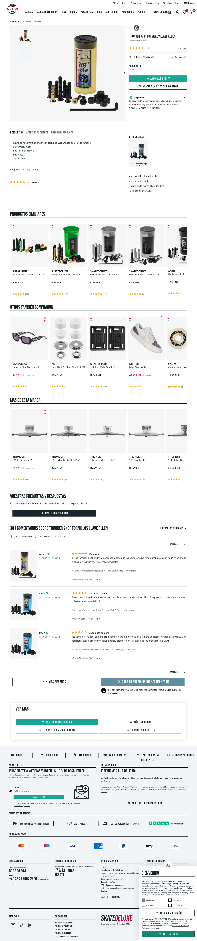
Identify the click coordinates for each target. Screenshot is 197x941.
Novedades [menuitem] (128, 12)
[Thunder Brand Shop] (158, 28)
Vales (115, 3)
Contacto (105, 891)
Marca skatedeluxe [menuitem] (48, 12)
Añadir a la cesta (160, 78)
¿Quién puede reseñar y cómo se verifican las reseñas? (39, 536)
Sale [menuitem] (142, 12)
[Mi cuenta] (177, 12)
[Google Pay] (175, 846)
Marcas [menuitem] (29, 12)
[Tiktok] (21, 926)
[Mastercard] (22, 846)
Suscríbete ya (39, 797)
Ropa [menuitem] (99, 12)
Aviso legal (61, 916)
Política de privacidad (63, 926)
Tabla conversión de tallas (111, 879)
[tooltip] (185, 57)
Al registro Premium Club (147, 803)
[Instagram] (13, 926)
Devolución (52, 755)
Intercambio (84, 755)
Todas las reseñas (108, 882)
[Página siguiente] (184, 544)
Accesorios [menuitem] (111, 12)
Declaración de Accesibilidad (66, 936)
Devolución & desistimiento (112, 870)
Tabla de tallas (117, 755)
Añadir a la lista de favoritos (160, 86)
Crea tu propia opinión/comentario (145, 682)
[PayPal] (124, 846)
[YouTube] (29, 926)
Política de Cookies (62, 930)
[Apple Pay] (150, 846)
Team (124, 3)
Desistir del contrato (110, 897)
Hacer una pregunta (56, 513)
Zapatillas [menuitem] (87, 12)
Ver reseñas (181, 48)
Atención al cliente (171, 3)
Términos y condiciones (64, 923)
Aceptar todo (170, 934)
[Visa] (73, 846)
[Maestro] (47, 846)
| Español (191, 3)
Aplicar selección (170, 913)
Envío (19, 755)
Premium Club (152, 3)
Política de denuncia (63, 933)
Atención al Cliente (183, 755)
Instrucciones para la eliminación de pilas (117, 888)
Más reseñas (57, 682)
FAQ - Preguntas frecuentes (112, 885)
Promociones (136, 3)
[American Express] (98, 846)
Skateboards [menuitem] (69, 12)
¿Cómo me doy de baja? (22, 806)
